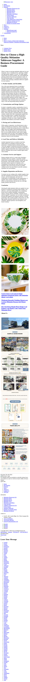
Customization (7, 33)
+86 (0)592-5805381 (9, 520)
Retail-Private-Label (12, 30)
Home (5, 4)
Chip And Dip (10, 18)
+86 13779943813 (8, 518)
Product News (7, 49)
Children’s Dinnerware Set (13, 20)
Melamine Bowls (11, 11)
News (5, 24)
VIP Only (6, 492)
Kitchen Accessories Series (13, 23)
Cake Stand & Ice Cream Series (14, 19)
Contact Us (6, 27)
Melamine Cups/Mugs (12, 14)
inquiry (2, 480)
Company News (8, 48)
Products (6, 7)
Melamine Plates (11, 10)
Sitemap (10, 532)
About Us (6, 26)
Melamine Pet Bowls (12, 22)
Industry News (7, 51)
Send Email (3, 534)
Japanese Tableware (11, 16)
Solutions (6, 29)
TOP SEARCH (24, 532)
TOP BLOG (16, 532)
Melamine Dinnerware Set (13, 8)
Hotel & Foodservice (12, 31)
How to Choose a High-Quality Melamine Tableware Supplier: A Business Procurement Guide (16, 41)
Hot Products (7, 5)
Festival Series (10, 15)
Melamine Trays (11, 12)
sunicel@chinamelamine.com (11, 521)
